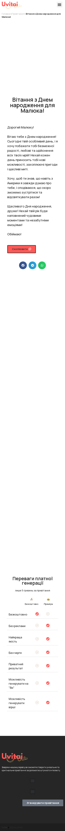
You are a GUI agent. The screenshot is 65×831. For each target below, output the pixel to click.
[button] (59, 4)
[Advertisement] (32, 54)
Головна (6, 13)
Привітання (18, 13)
